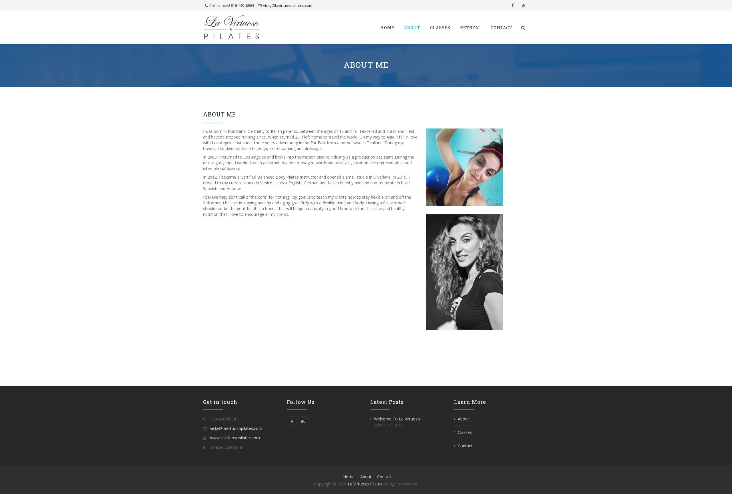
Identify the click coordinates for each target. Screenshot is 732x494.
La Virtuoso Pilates (365, 484)
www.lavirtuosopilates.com (235, 437)
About (412, 27)
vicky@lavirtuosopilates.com (287, 5)
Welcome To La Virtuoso (397, 419)
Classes (440, 27)
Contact (501, 27)
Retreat (470, 27)
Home (387, 27)
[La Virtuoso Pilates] (231, 27)
